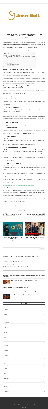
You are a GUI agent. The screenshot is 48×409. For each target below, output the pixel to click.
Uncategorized (24, 391)
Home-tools (24, 355)
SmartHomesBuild (25, 50)
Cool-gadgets (24, 324)
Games (24, 340)
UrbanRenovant (5, 50)
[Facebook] (20, 400)
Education (24, 332)
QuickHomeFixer (32, 50)
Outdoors (24, 368)
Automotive (24, 309)
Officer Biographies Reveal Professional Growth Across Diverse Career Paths (15, 266)
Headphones (24, 350)
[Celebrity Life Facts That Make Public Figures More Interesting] (6, 282)
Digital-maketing (24, 327)
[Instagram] (28, 400)
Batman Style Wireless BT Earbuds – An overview (12, 55)
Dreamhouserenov (18, 50)
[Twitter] (24, 400)
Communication (24, 322)
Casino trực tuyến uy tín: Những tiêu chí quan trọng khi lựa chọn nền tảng (15, 264)
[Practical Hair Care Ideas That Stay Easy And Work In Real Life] (35, 229)
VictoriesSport (18, 185)
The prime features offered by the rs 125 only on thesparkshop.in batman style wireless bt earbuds (19, 56)
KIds (24, 360)
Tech (24, 383)
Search (4, 246)
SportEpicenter (5, 185)
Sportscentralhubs (24, 185)
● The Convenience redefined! (10, 65)
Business (24, 314)
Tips (24, 388)
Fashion (24, 337)
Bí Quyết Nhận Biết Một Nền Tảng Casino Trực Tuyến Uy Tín (13, 261)
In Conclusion (6, 66)
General (24, 342)
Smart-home (24, 376)
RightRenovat (11, 50)
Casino (24, 317)
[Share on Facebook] (26, 210)
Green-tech (24, 345)
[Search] (44, 1)
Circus (24, 319)
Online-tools (24, 365)
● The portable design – (9, 62)
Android (24, 306)
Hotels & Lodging (24, 358)
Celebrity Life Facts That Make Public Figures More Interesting (24, 280)
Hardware (24, 347)
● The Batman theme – (9, 63)
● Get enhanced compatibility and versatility (12, 64)
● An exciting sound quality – (10, 58)
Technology (24, 386)
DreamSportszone (12, 185)
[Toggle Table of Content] (33, 54)
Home (4, 29)
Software (24, 381)
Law (24, 363)
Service (24, 373)
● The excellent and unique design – (11, 57)
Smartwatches (24, 378)
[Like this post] (25, 210)
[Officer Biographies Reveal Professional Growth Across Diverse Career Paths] (6, 296)
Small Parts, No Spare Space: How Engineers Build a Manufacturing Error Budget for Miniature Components (21, 256)
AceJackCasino (31, 185)
